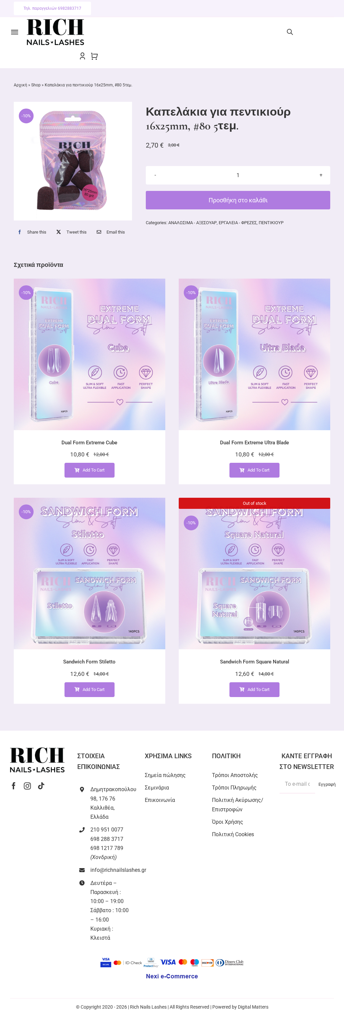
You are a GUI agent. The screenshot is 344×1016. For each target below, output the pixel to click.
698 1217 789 (106, 848)
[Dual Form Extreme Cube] (89, 354)
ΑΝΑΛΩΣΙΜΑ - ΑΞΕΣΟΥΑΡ (192, 222)
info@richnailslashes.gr (118, 870)
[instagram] (27, 785)
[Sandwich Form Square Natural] (254, 573)
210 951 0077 (106, 829)
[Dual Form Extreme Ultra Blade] (254, 354)
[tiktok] (41, 785)
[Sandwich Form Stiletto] (89, 573)
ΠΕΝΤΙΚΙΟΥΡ (271, 222)
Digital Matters (253, 1007)
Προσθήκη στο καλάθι (238, 200)
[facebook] (13, 785)
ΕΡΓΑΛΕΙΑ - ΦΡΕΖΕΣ (238, 222)
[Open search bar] (290, 32)
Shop (36, 85)
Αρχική (20, 85)
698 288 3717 (106, 839)
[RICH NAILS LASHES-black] (55, 21)
